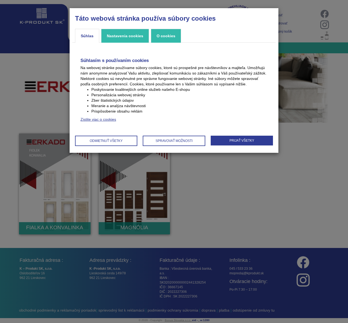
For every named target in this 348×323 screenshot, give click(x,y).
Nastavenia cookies (125, 36)
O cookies (166, 36)
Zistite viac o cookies (98, 119)
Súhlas (87, 36)
